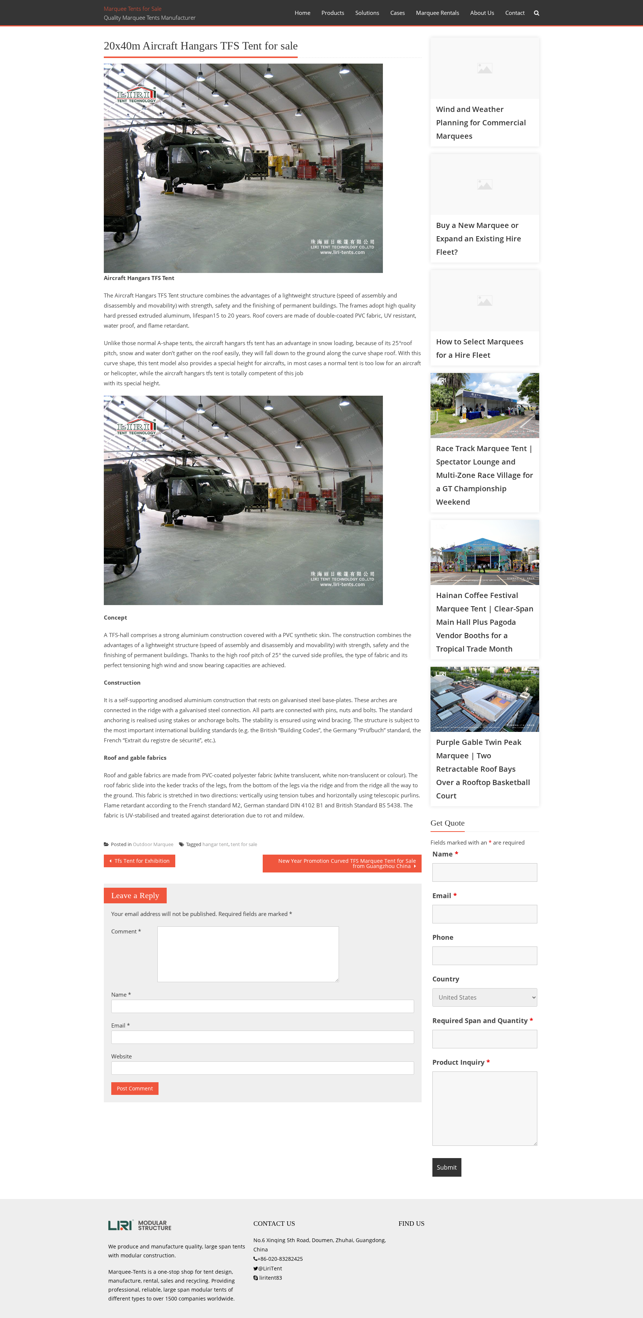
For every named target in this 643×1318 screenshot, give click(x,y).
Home (302, 12)
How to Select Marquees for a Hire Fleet (480, 348)
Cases (397, 12)
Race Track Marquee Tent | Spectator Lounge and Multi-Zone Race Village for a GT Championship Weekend (484, 475)
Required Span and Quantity (482, 1020)
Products (333, 12)
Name (121, 994)
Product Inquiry (461, 1062)
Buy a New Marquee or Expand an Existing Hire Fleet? (478, 238)
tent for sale (244, 844)
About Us (482, 12)
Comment (126, 931)
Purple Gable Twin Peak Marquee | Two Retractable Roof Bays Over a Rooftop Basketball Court (483, 769)
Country (445, 978)
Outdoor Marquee (153, 844)
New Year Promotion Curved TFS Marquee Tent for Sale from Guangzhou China (347, 863)
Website (121, 1056)
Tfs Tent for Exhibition (141, 860)
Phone (443, 937)
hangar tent (215, 844)
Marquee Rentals (437, 12)
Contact (515, 12)
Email (120, 1025)
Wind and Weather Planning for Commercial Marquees (481, 122)
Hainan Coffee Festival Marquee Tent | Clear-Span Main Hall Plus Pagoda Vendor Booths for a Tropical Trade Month (485, 622)
